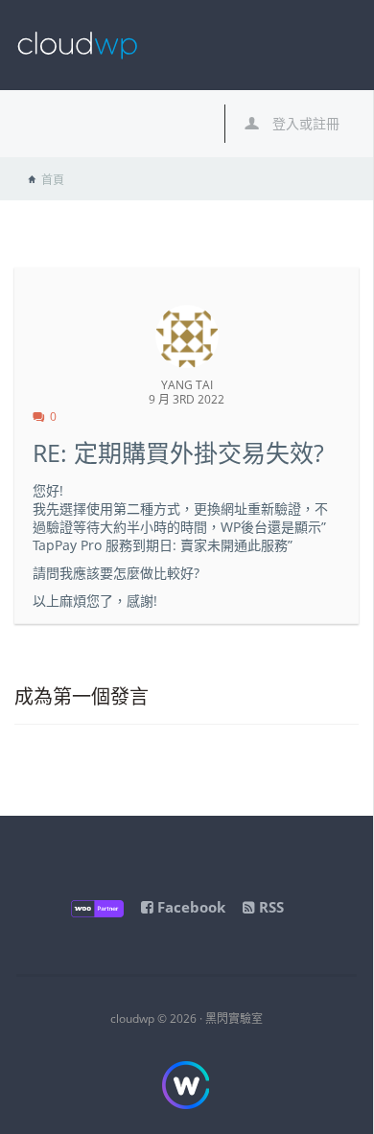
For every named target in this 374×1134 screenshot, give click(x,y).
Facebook (189, 906)
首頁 (52, 180)
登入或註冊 (304, 123)
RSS (269, 906)
